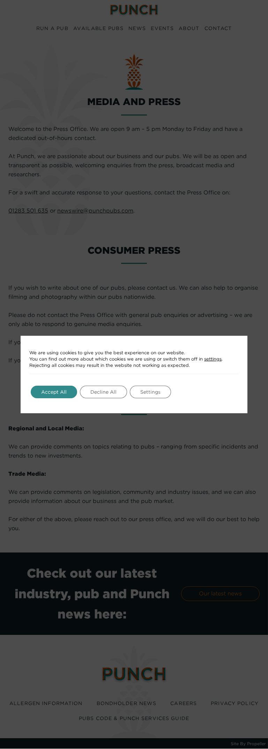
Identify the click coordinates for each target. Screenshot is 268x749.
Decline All (103, 392)
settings (213, 359)
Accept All (54, 392)
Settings (150, 392)
